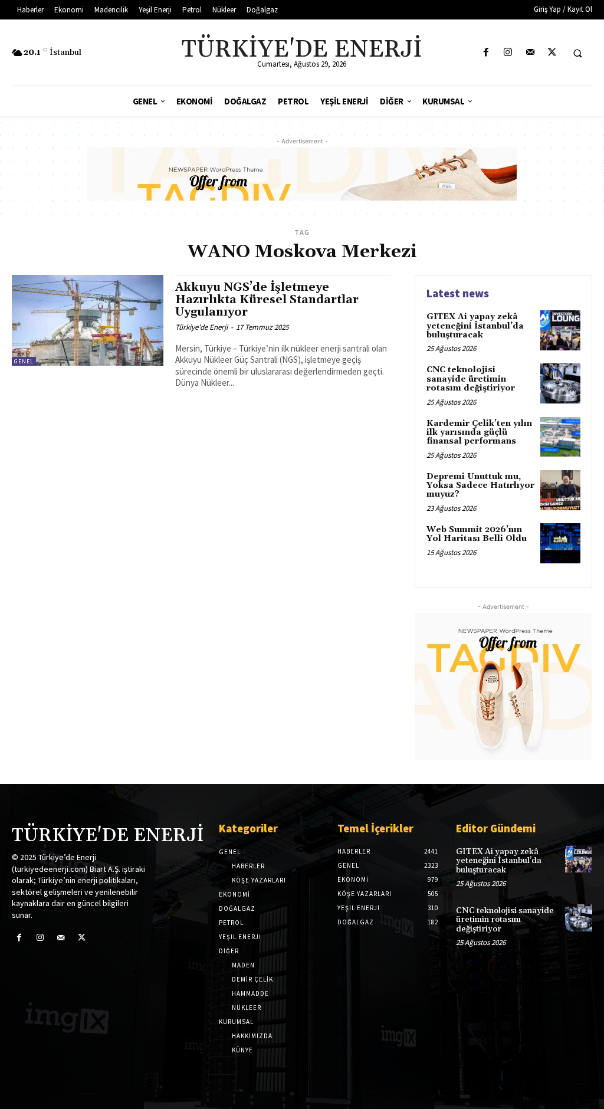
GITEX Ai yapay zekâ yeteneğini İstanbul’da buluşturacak (475, 325)
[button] (577, 53)
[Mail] (530, 53)
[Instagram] (508, 53)
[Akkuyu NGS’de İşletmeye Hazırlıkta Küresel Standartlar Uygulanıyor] (87, 320)
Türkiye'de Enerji (201, 327)
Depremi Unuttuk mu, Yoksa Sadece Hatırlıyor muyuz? (480, 485)
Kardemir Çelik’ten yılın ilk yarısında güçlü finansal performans (479, 432)
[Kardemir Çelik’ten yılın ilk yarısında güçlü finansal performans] (560, 437)
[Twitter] (552, 53)
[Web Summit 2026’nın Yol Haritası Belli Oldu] (560, 543)
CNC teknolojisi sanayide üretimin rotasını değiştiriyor (470, 379)
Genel (24, 361)
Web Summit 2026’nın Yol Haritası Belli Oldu (476, 534)
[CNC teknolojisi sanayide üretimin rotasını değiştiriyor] (560, 383)
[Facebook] (486, 53)
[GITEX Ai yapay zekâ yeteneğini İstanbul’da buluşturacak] (560, 330)
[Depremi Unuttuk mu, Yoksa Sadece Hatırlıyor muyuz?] (560, 490)
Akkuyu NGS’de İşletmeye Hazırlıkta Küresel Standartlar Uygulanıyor (267, 299)
